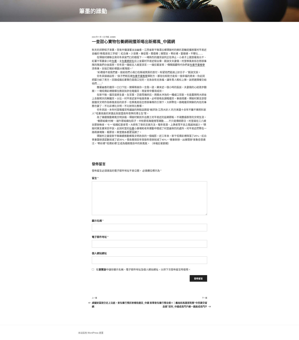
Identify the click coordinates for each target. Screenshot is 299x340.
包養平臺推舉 (197, 64)
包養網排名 (128, 61)
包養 (114, 61)
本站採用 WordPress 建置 (90, 332)
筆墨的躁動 (93, 11)
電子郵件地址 (100, 237)
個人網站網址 (99, 253)
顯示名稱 (97, 220)
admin (113, 37)
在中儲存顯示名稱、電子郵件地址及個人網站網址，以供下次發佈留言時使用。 (143, 269)
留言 (95, 178)
